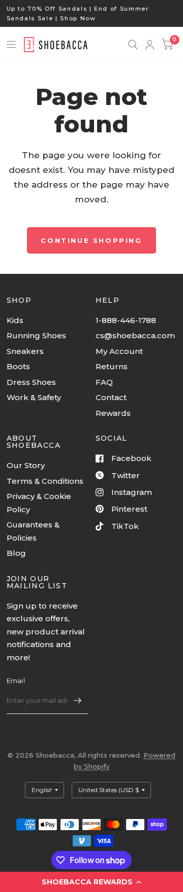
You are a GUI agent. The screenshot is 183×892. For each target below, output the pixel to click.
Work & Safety (34, 397)
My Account (119, 351)
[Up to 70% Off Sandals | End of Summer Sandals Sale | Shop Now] (92, 13)
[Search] (133, 44)
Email (16, 680)
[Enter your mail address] (78, 701)
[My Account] (149, 44)
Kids (15, 320)
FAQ (104, 382)
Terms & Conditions (45, 481)
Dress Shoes (31, 382)
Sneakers (25, 351)
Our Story (26, 465)
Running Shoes (36, 335)
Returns (112, 366)
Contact (111, 397)
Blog (16, 553)
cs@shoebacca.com (135, 335)
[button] (91, 882)
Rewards (113, 413)
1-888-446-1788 (126, 320)
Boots (18, 366)
